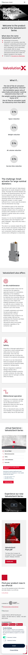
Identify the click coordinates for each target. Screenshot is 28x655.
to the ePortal (5, 592)
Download (10, 561)
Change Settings (14, 650)
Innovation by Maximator (18, 56)
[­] (17, 2)
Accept (14, 645)
